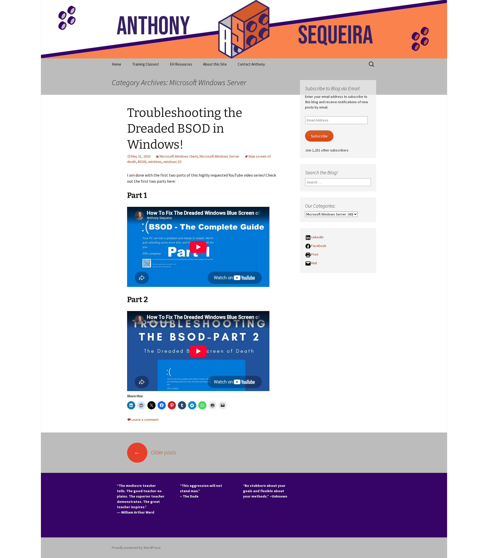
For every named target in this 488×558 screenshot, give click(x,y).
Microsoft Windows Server (219, 156)
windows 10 (172, 161)
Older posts (155, 452)
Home (116, 64)
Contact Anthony (251, 64)
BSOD (142, 161)
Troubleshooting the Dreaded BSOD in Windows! (184, 128)
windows (155, 161)
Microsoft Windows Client (179, 156)
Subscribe (319, 136)
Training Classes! (145, 64)
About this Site (215, 64)
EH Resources (181, 64)
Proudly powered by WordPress (136, 547)
